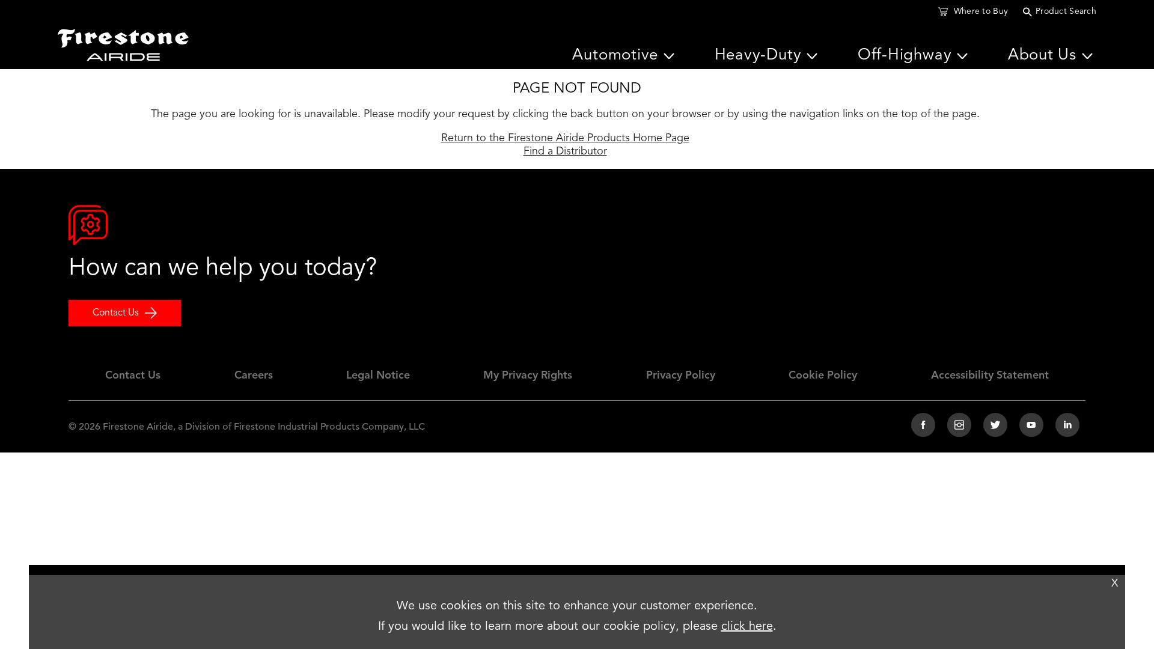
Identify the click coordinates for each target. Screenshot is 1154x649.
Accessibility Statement (990, 375)
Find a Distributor (565, 151)
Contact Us (116, 313)
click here (747, 627)
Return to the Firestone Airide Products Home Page (565, 138)
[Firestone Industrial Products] (123, 42)
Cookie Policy (823, 375)
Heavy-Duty (758, 55)
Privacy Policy (680, 375)
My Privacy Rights (527, 375)
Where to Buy (981, 11)
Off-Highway (905, 55)
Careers (253, 375)
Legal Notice (378, 375)
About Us (1042, 55)
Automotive (615, 55)
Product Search (1066, 11)
